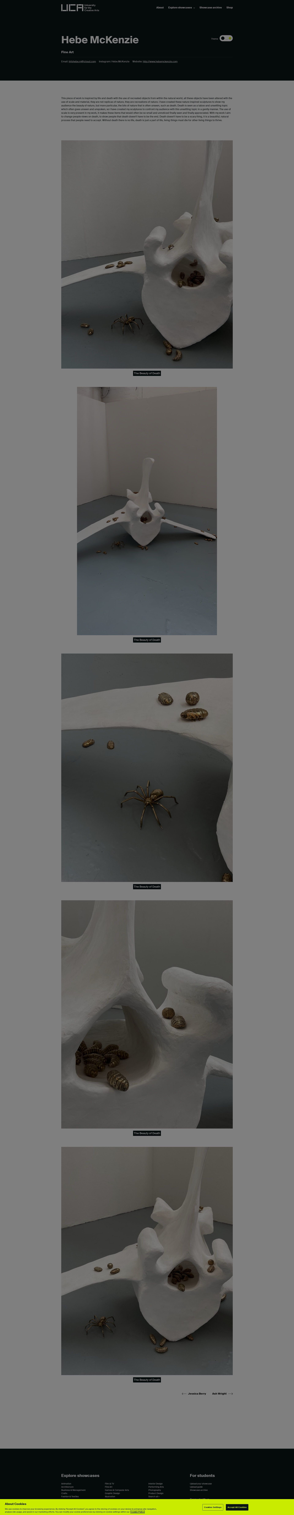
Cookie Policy (137, 1512)
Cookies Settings (213, 1507)
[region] (147, 1507)
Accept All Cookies (237, 1507)
